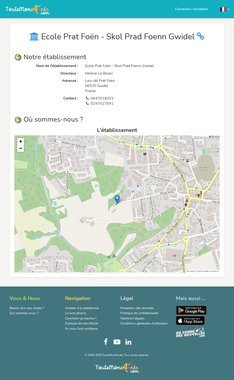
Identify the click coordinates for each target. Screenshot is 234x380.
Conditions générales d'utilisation (144, 323)
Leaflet (191, 271)
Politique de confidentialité (139, 313)
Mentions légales (132, 318)
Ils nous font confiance (81, 328)
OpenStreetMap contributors (207, 271)
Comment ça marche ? (80, 318)
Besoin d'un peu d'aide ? (27, 308)
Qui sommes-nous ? (24, 313)
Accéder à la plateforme (82, 308)
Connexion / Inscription (191, 9)
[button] (224, 9)
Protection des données (137, 308)
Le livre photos (75, 313)
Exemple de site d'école (81, 323)
